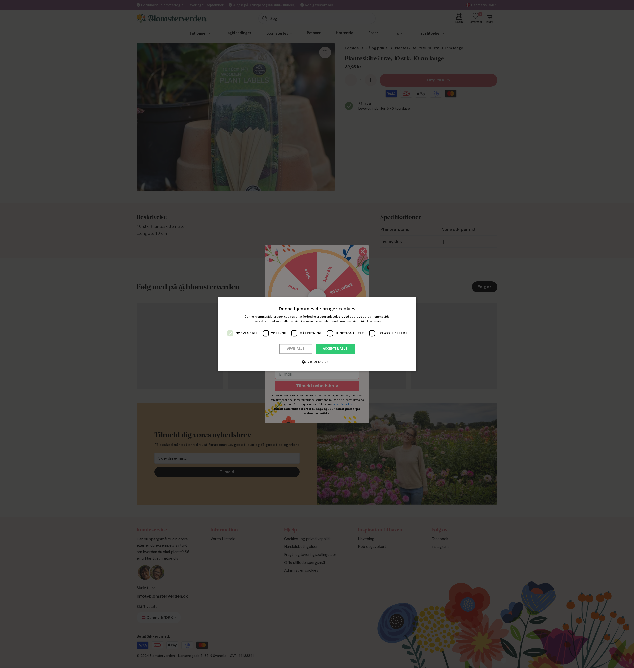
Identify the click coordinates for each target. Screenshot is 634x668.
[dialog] (317, 334)
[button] (317, 362)
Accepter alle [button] (335, 349)
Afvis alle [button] (295, 349)
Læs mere (374, 321)
